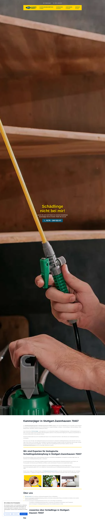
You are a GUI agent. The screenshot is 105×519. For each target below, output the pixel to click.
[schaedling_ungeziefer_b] (51, 481)
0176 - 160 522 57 (58, 3)
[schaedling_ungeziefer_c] (70, 481)
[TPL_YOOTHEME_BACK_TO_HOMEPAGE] (30, 7)
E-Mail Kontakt (48, 3)
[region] (15, 509)
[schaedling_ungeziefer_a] (33, 481)
